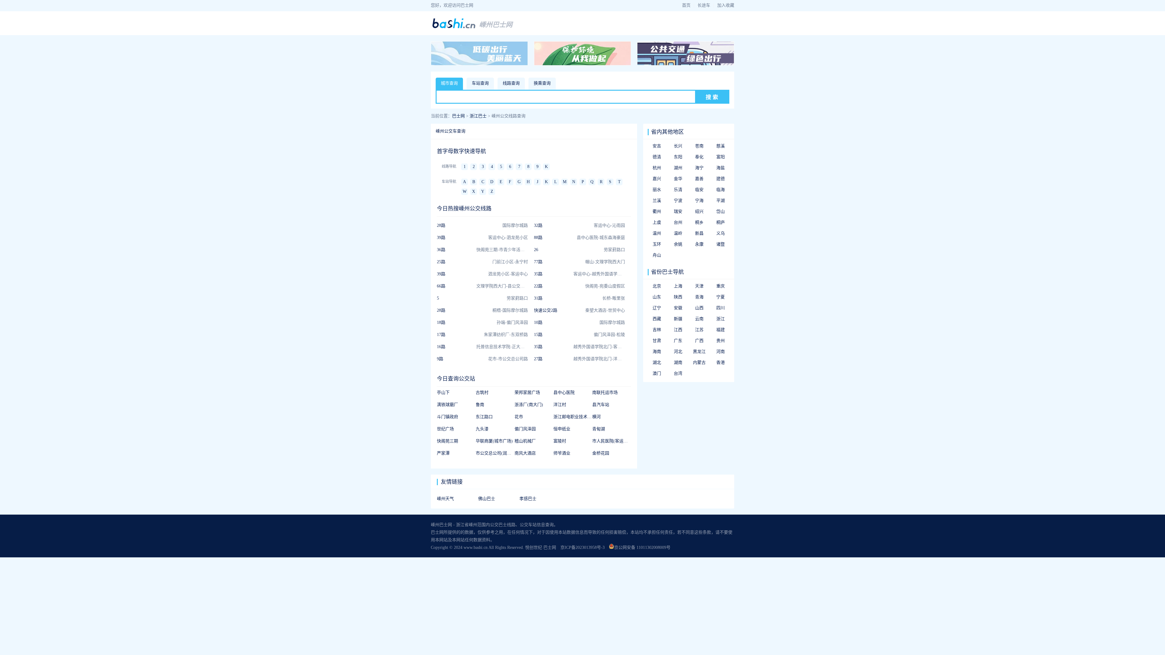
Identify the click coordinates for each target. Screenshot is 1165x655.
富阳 (720, 157)
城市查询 (449, 83)
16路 (441, 346)
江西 (678, 330)
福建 (720, 330)
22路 (538, 286)
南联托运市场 (605, 392)
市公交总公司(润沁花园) (498, 453)
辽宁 (657, 308)
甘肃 (657, 340)
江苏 (699, 330)
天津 (699, 286)
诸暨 (720, 244)
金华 (678, 178)
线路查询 (511, 83)
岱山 (720, 211)
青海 (699, 297)
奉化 (699, 157)
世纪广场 (445, 429)
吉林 (657, 330)
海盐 (720, 168)
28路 (441, 225)
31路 (538, 298)
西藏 (657, 319)
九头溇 (482, 429)
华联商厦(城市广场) (494, 441)
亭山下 (443, 392)
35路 (538, 274)
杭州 (657, 168)
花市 (519, 417)
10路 (538, 322)
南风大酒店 (525, 453)
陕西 (678, 297)
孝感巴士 (527, 498)
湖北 (657, 362)
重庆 (720, 286)
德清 (657, 157)
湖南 (678, 362)
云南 (699, 319)
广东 (678, 340)
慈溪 (720, 146)
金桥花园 (600, 453)
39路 (441, 237)
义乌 (720, 233)
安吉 (657, 146)
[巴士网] (454, 27)
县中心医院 (564, 392)
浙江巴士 (478, 116)
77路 (538, 262)
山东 (657, 297)
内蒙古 (699, 362)
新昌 (699, 233)
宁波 (678, 200)
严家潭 (443, 453)
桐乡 (699, 222)
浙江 (720, 319)
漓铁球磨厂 (447, 404)
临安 (699, 189)
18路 (441, 322)
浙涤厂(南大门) (529, 404)
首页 (686, 5)
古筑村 (482, 392)
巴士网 (458, 116)
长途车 (703, 5)
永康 (699, 244)
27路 (538, 359)
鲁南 (480, 404)
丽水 (657, 189)
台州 (678, 222)
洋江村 (559, 404)
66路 (441, 286)
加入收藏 (725, 5)
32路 (538, 225)
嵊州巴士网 (495, 25)
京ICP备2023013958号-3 (582, 547)
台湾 (678, 373)
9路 (440, 359)
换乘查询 (542, 83)
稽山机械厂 (525, 441)
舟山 (657, 255)
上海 (678, 286)
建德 (720, 178)
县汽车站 (600, 404)
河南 (720, 351)
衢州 (657, 211)
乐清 (678, 189)
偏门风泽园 (525, 429)
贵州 (720, 340)
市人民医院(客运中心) (612, 441)
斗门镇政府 (447, 417)
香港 (720, 362)
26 (536, 249)
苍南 (699, 146)
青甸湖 (598, 429)
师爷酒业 (561, 453)
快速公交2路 (545, 310)
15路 (538, 334)
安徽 (678, 308)
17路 (441, 334)
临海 (720, 189)
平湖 (720, 200)
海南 (657, 351)
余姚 (678, 244)
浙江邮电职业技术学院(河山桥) (582, 417)
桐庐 (720, 222)
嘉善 (699, 178)
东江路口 (484, 417)
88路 (538, 237)
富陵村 (559, 441)
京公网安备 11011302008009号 (642, 547)
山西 (699, 308)
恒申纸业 (561, 429)
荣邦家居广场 (527, 392)
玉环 (657, 244)
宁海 (699, 200)
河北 (678, 351)
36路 (441, 249)
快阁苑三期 (447, 441)
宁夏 (720, 297)
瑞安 (678, 211)
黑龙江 (699, 351)
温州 (657, 233)
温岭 (678, 233)
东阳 (678, 157)
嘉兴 (657, 178)
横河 (596, 417)
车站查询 (480, 83)
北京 (657, 286)
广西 (699, 340)
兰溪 (657, 200)
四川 (720, 308)
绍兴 (699, 211)
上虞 (657, 222)
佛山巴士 (486, 498)
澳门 (657, 373)
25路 (441, 262)
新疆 (678, 319)
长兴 (678, 146)
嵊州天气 (445, 498)
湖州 (678, 168)
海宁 (699, 168)
